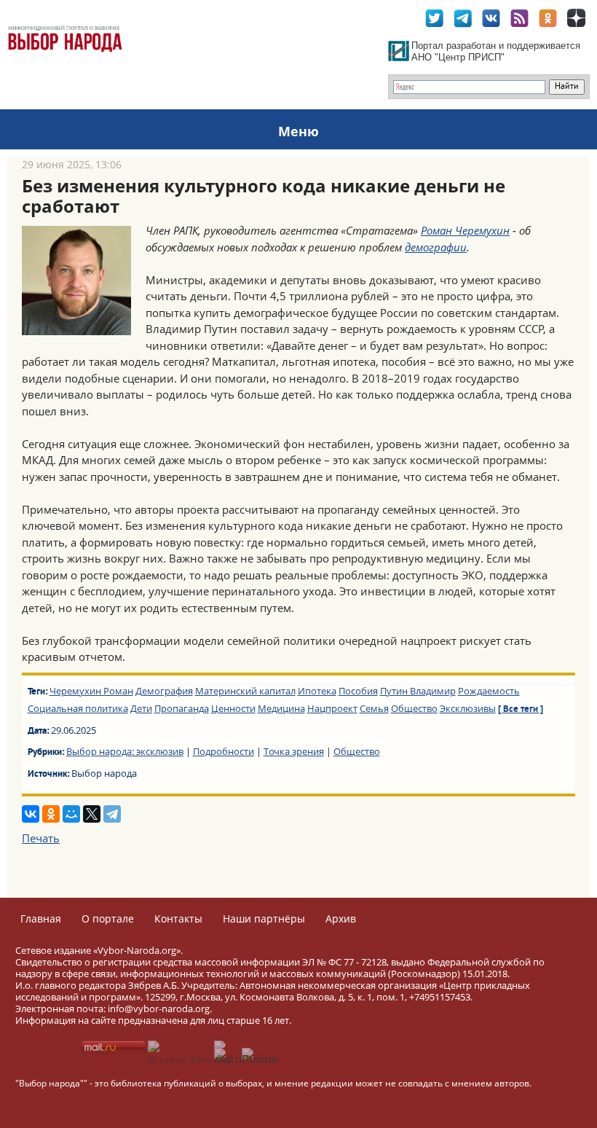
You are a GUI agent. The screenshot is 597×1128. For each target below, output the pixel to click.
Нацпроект (332, 708)
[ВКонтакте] (30, 814)
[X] (91, 814)
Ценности (233, 708)
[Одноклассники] (51, 814)
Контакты (178, 918)
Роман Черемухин (465, 230)
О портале (108, 918)
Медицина (281, 708)
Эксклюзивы (468, 708)
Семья (374, 708)
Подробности (223, 751)
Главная (40, 918)
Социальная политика (78, 708)
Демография (164, 690)
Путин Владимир (418, 690)
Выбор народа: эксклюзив (124, 751)
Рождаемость (489, 690)
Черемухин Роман (91, 690)
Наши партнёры (264, 918)
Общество (414, 708)
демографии (436, 247)
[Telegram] (112, 814)
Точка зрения (294, 751)
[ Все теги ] (520, 710)
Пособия (358, 690)
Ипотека (317, 690)
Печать (41, 838)
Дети (141, 708)
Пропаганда (181, 708)
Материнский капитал (245, 690)
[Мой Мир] (71, 814)
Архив (340, 918)
